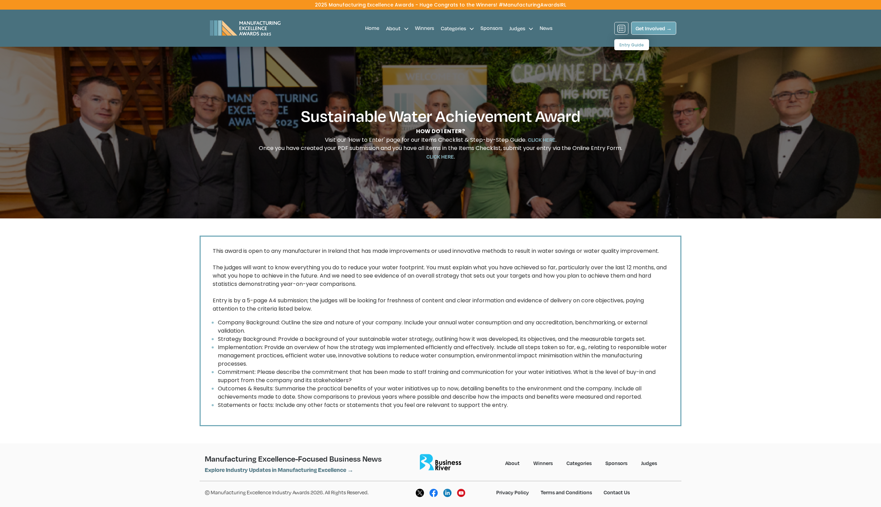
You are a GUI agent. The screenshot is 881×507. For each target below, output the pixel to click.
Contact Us (617, 492)
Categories (454, 28)
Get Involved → (654, 28)
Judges (517, 28)
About (394, 28)
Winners (424, 28)
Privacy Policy (512, 492)
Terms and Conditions (566, 492)
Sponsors (491, 28)
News (546, 28)
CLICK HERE (541, 140)
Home (372, 28)
